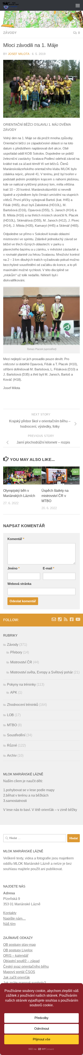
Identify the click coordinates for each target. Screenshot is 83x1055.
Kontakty (9, 913)
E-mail (48, 568)
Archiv (12, 755)
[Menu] (77, 5)
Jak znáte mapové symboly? (24, 983)
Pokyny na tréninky (21, 684)
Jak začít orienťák (16, 977)
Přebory (16, 652)
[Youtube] (78, 619)
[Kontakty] (60, 619)
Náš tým (9, 924)
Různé (12, 745)
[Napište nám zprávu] (54, 619)
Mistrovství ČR (21, 662)
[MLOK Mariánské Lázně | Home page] (13, 5)
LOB (10, 715)
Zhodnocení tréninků (22, 704)
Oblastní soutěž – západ (21, 961)
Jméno (13, 568)
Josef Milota (18, 54)
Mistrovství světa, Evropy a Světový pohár (41, 672)
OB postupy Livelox (18, 950)
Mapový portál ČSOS (19, 972)
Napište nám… (14, 918)
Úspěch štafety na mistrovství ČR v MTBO (55, 496)
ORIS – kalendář (15, 955)
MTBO (12, 725)
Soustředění (16, 735)
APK (13, 692)
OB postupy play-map (19, 944)
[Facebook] (72, 619)
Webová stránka (19, 584)
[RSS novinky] (66, 619)
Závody (10, 33)
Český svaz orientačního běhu (26, 966)
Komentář (15, 539)
